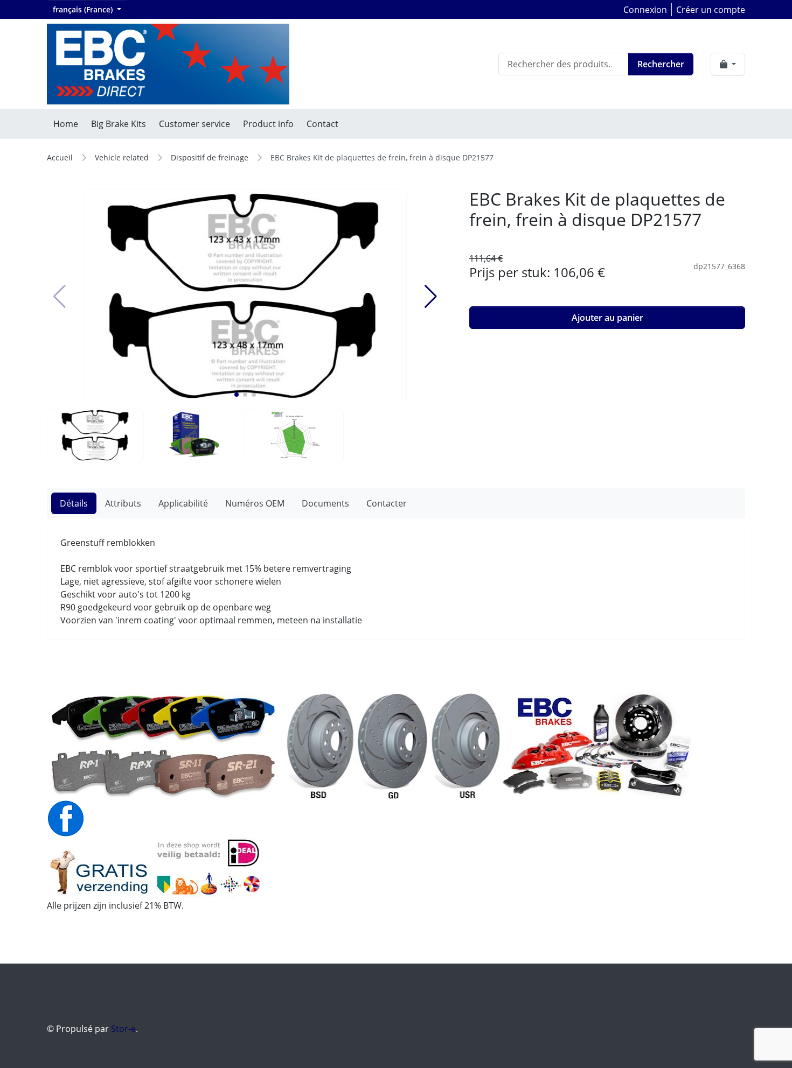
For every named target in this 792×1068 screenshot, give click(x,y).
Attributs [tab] (123, 503)
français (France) (84, 9)
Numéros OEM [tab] (254, 503)
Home (65, 124)
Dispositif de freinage (209, 157)
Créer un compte (710, 10)
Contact (322, 124)
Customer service (194, 124)
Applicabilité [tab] (183, 503)
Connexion (645, 10)
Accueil (60, 157)
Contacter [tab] (386, 503)
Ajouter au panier (607, 318)
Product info (268, 124)
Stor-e (123, 1029)
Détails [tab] (74, 503)
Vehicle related (122, 157)
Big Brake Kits (118, 124)
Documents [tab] (325, 503)
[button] (236, 394)
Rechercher (660, 64)
